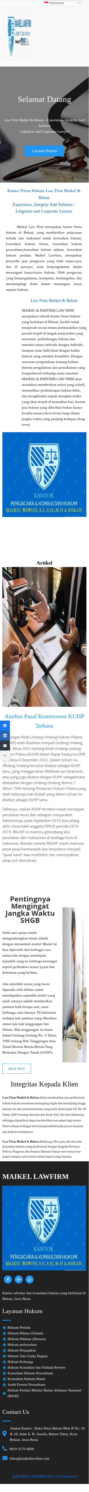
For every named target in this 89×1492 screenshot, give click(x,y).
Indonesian (56, 3)
